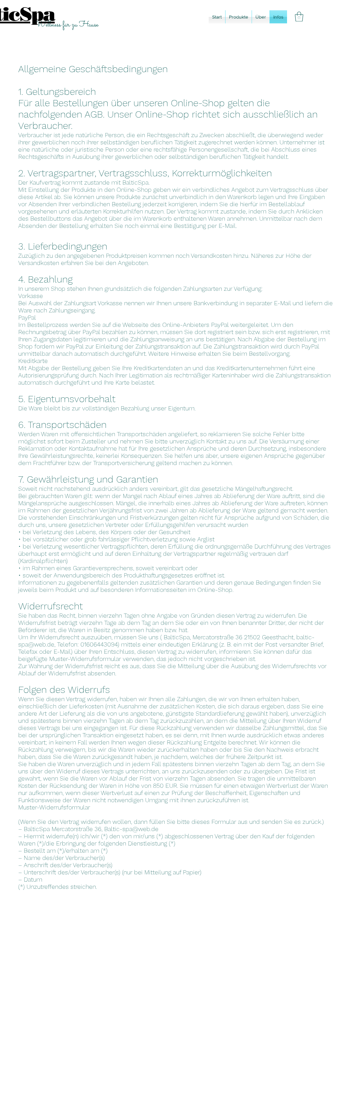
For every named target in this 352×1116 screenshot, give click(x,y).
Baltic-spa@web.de (131, 828)
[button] (299, 17)
